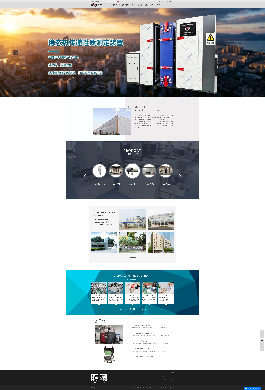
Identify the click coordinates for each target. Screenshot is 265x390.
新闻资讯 (139, 5)
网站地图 (92, 1)
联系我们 (158, 5)
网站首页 (115, 5)
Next (180, 175)
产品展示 (127, 5)
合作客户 (133, 5)
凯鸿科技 (172, 387)
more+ (136, 153)
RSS (96, 1)
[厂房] (132, 219)
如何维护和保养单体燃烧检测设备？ (141, 341)
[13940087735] (262, 336)
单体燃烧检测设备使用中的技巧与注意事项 (142, 356)
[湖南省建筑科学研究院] (161, 242)
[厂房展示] (161, 219)
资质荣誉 (152, 5)
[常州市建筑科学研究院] (104, 242)
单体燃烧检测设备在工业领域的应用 (141, 325)
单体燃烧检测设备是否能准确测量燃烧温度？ (143, 349)
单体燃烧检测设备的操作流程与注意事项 (142, 333)
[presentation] (15, 52)
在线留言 (145, 5)
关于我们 (139, 110)
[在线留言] (262, 345)
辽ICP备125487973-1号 (150, 387)
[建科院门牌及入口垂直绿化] (132, 242)
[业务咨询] (262, 332)
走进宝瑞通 (121, 5)
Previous (85, 175)
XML (98, 1)
